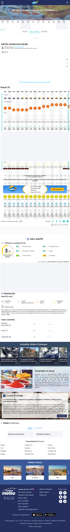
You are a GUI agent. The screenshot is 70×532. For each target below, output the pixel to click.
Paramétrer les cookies (26, 523)
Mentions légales (9, 521)
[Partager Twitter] (60, 221)
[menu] (2, 2)
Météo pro (43, 495)
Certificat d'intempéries (26, 495)
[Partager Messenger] (64, 221)
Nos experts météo (24, 492)
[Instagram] (65, 497)
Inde (5, 6)
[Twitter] (65, 492)
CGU (17, 521)
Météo (2, 6)
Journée (25, 31)
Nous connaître (23, 501)
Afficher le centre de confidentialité (42, 523)
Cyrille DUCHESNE (19, 47)
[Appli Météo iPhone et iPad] (37, 515)
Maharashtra (9, 6)
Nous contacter (23, 506)
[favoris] (56, 10)
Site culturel (38, 428)
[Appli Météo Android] (49, 515)
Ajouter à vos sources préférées (61, 224)
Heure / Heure (34, 31)
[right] (68, 24)
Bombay (14, 6)
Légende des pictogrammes (27, 509)
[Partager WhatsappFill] (67, 221)
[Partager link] (53, 221)
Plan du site (27, 521)
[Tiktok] (65, 501)
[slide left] (1, 112)
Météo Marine (44, 492)
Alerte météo (22, 498)
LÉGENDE (6, 52)
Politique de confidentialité (58, 521)
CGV (21, 521)
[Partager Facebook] (56, 221)
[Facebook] (60, 492)
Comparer (44, 31)
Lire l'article (62, 416)
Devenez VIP (58, 189)
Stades (30, 428)
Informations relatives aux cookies (40, 521)
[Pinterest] (60, 501)
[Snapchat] (60, 497)
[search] (67, 2)
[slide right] (68, 112)
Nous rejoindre (23, 504)
